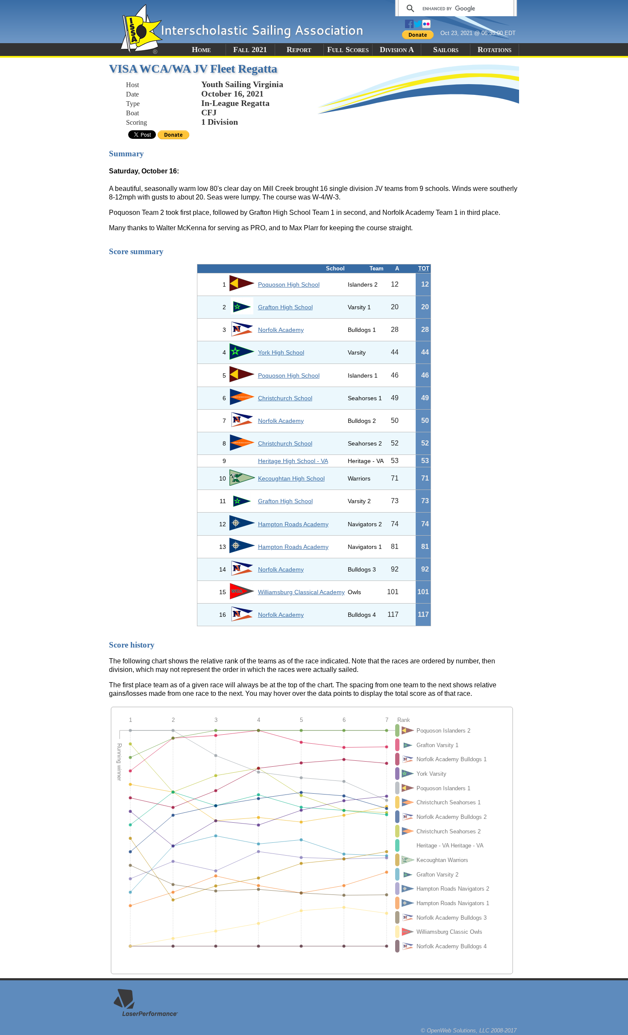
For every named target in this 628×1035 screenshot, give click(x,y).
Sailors (445, 49)
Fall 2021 (250, 49)
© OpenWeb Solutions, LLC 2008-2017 (468, 1030)
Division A (397, 49)
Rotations (494, 49)
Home (201, 49)
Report (299, 49)
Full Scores (348, 49)
